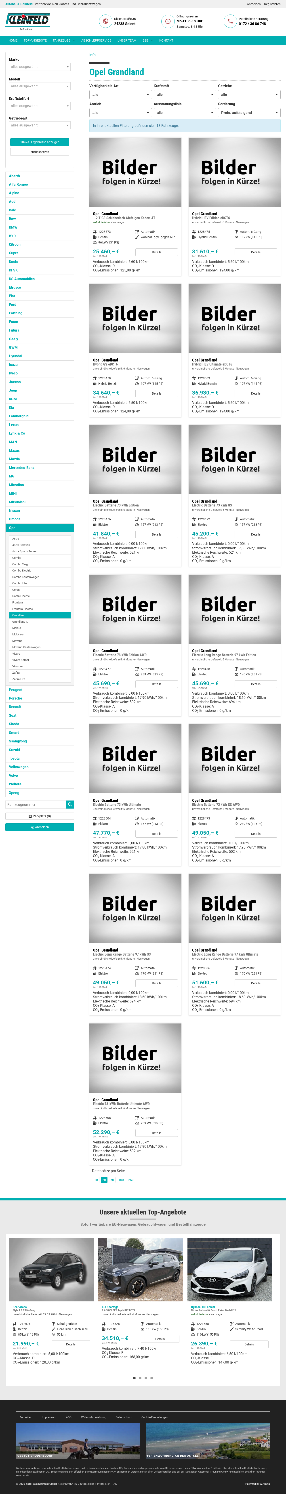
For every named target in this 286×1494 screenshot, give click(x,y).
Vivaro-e (17, 666)
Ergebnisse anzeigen (39, 142)
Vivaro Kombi (20, 660)
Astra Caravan (21, 545)
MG (12, 476)
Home (12, 40)
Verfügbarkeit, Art (103, 86)
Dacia (13, 262)
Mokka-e (17, 634)
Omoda (15, 519)
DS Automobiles (22, 279)
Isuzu (13, 365)
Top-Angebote (35, 40)
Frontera (17, 602)
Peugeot (15, 690)
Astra (15, 538)
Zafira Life (18, 679)
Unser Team (127, 40)
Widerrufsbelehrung (93, 1417)
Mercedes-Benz (21, 468)
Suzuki (14, 750)
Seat (12, 715)
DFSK (13, 270)
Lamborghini (19, 416)
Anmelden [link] (42, 827)
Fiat (12, 296)
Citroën (15, 244)
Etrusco (15, 287)
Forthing (15, 313)
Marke (14, 59)
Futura (14, 330)
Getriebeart (18, 118)
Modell (14, 79)
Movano (17, 641)
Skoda (14, 724)
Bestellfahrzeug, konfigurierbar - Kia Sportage (51, 1300)
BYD (12, 236)
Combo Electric (21, 570)
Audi (12, 202)
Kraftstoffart (19, 99)
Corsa (16, 589)
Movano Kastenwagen (26, 647)
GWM (13, 347)
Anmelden (254, 4)
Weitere (15, 784)
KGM (13, 399)
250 (131, 1180)
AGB (69, 1417)
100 (121, 1180)
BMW (13, 227)
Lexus (14, 425)
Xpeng (14, 793)
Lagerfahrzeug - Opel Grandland (135, 207)
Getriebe (225, 86)
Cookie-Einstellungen (154, 1417)
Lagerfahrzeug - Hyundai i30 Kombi (140, 1303)
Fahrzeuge (61, 40)
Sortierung (226, 104)
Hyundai (15, 356)
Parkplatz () (42, 816)
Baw (12, 219)
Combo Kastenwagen (25, 577)
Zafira (16, 672)
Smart (14, 733)
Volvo (13, 775)
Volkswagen (19, 767)
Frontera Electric (22, 609)
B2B (145, 40)
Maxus (14, 450)
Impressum (49, 1417)
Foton (13, 322)
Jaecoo (15, 382)
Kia (11, 408)
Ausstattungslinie (168, 104)
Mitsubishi (17, 502)
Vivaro (16, 653)
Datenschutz (124, 1417)
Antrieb (95, 104)
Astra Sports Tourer (24, 551)
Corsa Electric (21, 596)
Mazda (14, 459)
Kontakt (166, 40)
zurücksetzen (40, 152)
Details (156, 252)
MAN (13, 442)
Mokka (16, 628)
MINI (13, 493)
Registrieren (272, 4)
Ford (12, 305)
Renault (15, 707)
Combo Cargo (20, 564)
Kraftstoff (161, 86)
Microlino (16, 485)
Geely (13, 339)
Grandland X (20, 621)
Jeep (13, 390)
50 (112, 1180)
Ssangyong (18, 741)
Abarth (14, 176)
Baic (12, 210)
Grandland (18, 615)
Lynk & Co (17, 433)
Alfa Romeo (18, 184)
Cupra (14, 253)
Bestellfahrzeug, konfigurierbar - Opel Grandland (235, 207)
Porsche (15, 698)
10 (96, 1180)
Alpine (14, 193)
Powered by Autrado (257, 1484)
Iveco (13, 373)
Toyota (14, 758)
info (92, 55)
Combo (16, 557)
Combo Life (19, 583)
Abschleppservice (96, 40)
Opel (12, 528)
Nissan (14, 511)
